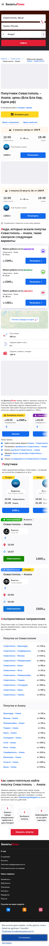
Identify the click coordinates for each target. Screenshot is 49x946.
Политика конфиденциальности (13, 864)
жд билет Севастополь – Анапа (25, 450)
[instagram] (41, 910)
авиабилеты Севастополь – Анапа (31, 446)
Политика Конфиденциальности (18, 931)
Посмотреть (33, 155)
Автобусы (4, 891)
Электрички (5, 887)
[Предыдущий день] (3, 34)
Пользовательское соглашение (13, 868)
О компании (5, 857)
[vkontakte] (8, 910)
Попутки (4, 899)
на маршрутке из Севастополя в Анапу (29, 459)
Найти (23, 43)
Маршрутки (5, 895)
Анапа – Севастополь (35, 61)
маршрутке (28, 249)
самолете (28, 291)
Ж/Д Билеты (5, 883)
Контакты (4, 861)
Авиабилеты (5, 879)
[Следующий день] (43, 34)
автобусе (27, 270)
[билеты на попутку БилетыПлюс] (10, 845)
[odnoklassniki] (24, 910)
